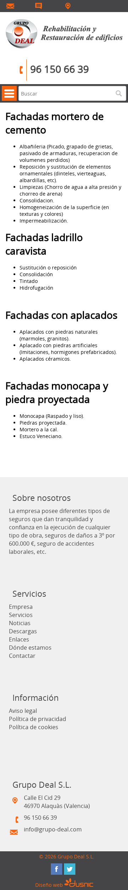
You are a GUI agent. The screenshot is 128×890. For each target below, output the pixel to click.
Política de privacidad (37, 719)
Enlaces (19, 639)
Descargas (23, 631)
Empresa (21, 607)
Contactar (22, 656)
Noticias (20, 623)
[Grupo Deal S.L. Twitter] (69, 869)
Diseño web (49, 884)
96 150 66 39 (59, 69)
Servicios (21, 615)
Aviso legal (23, 711)
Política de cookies (33, 727)
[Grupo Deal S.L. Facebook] (56, 869)
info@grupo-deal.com (53, 829)
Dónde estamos (30, 647)
